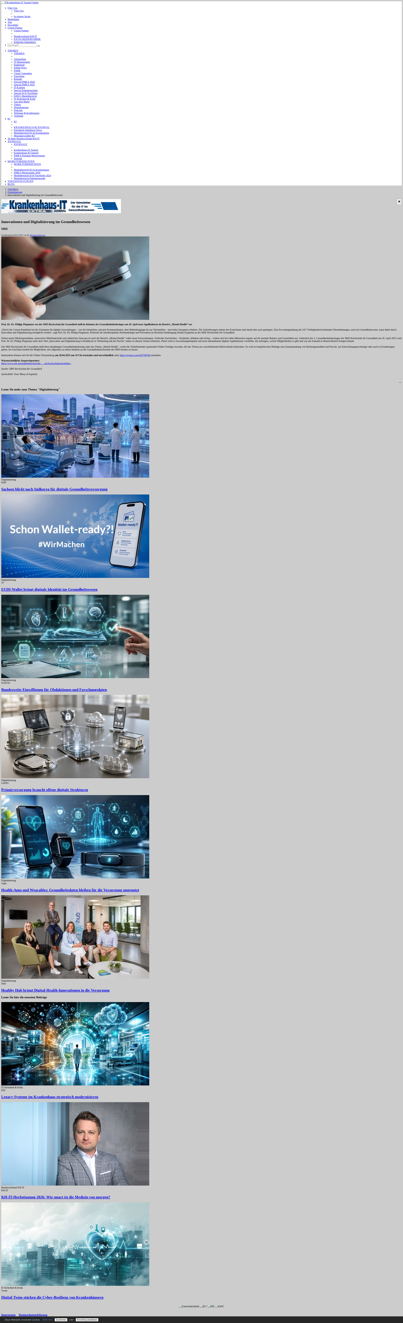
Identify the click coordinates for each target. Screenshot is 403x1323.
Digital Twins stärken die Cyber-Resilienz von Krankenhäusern (52, 1297)
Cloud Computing (23, 73)
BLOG (11, 184)
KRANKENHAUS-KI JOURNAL (32, 127)
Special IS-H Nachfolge (26, 93)
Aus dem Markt (21, 101)
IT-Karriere (19, 87)
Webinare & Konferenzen (26, 113)
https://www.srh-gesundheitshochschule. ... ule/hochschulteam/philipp (35, 363)
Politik (17, 70)
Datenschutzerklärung (33, 1315)
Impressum (8, 1315)
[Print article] (400, 381)
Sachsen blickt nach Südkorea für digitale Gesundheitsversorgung (54, 489)
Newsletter (13, 25)
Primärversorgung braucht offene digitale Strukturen (44, 790)
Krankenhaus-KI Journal (26, 152)
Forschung (19, 76)
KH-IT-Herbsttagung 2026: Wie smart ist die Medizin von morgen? (55, 1197)
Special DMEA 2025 (24, 84)
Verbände (18, 116)
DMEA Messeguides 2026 (27, 172)
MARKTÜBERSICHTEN (21, 161)
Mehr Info (47, 1319)
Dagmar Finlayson (37, 235)
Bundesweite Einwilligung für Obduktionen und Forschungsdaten (54, 690)
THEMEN (13, 50)
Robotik (18, 79)
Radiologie (19, 65)
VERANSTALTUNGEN (20, 181)
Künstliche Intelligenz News (28, 130)
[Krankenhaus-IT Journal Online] (21, 2)
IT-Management (22, 62)
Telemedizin (20, 59)
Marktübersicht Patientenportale (29, 178)
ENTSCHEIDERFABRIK (27, 39)
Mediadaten (13, 19)
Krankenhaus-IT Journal (26, 150)
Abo (10, 22)
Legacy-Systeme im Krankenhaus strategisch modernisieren (49, 1097)
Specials (18, 158)
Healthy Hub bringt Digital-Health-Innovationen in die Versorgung (55, 990)
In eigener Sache (22, 16)
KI (9, 118)
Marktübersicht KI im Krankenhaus (31, 133)
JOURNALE (14, 141)
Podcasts (18, 110)
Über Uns (12, 8)
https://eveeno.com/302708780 (135, 355)
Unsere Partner (15, 27)
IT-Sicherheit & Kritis (24, 99)
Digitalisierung (21, 107)
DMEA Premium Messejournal (29, 155)
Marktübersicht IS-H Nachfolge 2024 (32, 175)
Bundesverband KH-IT (25, 36)
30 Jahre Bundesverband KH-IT (24, 138)
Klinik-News (20, 67)
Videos (17, 104)
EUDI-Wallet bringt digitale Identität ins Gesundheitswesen (49, 589)
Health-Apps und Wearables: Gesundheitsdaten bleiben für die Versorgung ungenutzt (70, 890)
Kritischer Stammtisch (25, 42)
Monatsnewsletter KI (24, 135)
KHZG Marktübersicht (25, 96)
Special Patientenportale (26, 90)
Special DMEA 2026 (24, 82)
